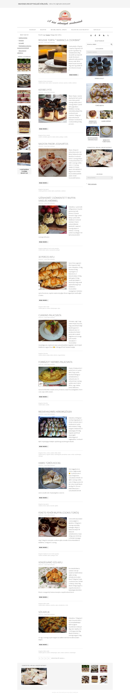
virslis (66, 605)
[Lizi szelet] (24, 103)
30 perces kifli (46, 256)
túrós (57, 555)
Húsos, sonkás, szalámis (48, 453)
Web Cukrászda (65, 17)
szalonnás (66, 652)
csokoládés (44, 137)
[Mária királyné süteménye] (24, 134)
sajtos (59, 308)
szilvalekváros (61, 605)
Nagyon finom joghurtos (53, 143)
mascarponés (55, 82)
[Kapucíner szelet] (24, 149)
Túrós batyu (99, 105)
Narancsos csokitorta (93, 122)
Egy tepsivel (46, 189)
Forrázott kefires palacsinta (55, 362)
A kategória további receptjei (24, 171)
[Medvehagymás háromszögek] (92, 135)
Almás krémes (106, 121)
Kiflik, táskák (46, 306)
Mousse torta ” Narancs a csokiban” (59, 40)
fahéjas (48, 355)
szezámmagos (78, 454)
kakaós (43, 82)
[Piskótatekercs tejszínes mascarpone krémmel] (24, 118)
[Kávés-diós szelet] (24, 165)
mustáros (53, 605)
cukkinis (44, 355)
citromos (44, 505)
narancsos (61, 82)
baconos (44, 454)
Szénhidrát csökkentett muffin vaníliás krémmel (56, 199)
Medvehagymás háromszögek (55, 411)
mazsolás (52, 505)
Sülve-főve (45, 353)
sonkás (72, 454)
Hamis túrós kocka (49, 463)
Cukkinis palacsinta (49, 315)
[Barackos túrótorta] (106, 137)
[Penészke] (24, 87)
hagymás (48, 454)
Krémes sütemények (47, 81)
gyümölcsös (44, 191)
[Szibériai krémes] (24, 71)
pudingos (61, 137)
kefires (50, 82)
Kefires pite (45, 89)
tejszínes (66, 82)
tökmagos (40, 456)
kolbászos (48, 605)
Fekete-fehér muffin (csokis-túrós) (58, 512)
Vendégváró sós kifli (50, 562)
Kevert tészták (46, 135)
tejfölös (56, 505)
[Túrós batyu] (99, 102)
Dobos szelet (99, 78)
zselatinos (74, 82)
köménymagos (54, 308)
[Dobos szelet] (99, 75)
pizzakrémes (64, 454)
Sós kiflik (44, 612)
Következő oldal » (58, 658)
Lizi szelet (21, 43)
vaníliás (70, 82)
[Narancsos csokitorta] (92, 118)
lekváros (55, 355)
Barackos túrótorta (106, 141)
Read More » (73, 75)
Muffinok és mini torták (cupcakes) (51, 248)
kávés (47, 82)
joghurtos (49, 137)
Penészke (21, 40)
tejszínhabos (58, 191)
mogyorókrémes (61, 355)
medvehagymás (57, 454)
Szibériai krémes (23, 38)
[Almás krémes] (106, 118)
